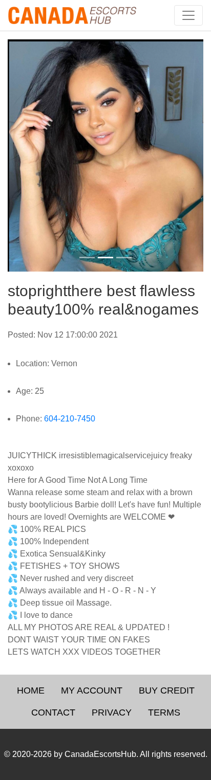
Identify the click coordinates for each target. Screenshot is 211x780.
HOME (31, 690)
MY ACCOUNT (91, 690)
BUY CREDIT (167, 690)
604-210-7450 (69, 418)
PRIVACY (112, 712)
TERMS (164, 712)
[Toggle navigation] (188, 15)
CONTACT (53, 712)
